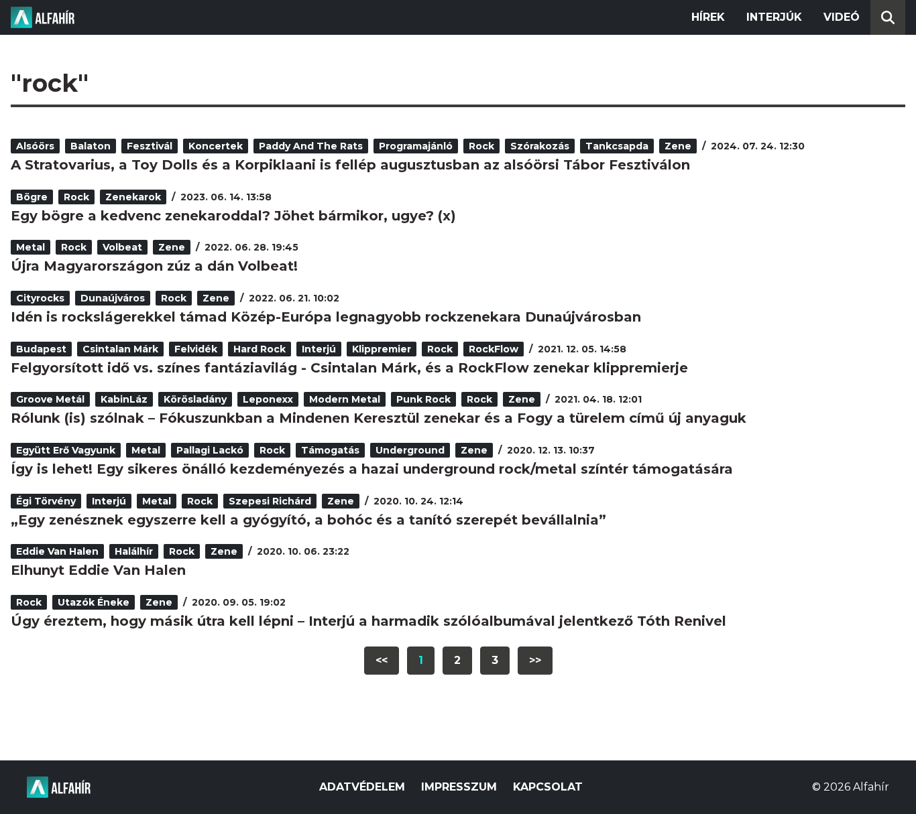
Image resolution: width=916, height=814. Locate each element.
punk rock (423, 399)
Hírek (708, 17)
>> (535, 660)
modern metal (344, 399)
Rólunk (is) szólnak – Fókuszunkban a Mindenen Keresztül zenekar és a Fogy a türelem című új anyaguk (378, 418)
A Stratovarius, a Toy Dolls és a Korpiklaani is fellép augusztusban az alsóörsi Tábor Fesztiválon (350, 165)
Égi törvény (46, 501)
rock (481, 146)
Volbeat (122, 247)
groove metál (50, 399)
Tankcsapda (616, 146)
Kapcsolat (548, 787)
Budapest (41, 349)
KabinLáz (124, 399)
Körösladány (195, 399)
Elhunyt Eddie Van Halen (98, 570)
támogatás (330, 450)
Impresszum (459, 787)
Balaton (90, 146)
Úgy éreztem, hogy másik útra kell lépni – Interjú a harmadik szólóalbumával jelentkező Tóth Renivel (368, 621)
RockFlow (493, 349)
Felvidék (195, 349)
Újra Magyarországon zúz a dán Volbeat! (154, 266)
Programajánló (416, 146)
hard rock (259, 349)
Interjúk (774, 17)
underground (410, 450)
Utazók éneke (93, 602)
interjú (319, 349)
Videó (841, 17)
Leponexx (268, 399)
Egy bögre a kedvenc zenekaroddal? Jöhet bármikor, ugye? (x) (233, 216)
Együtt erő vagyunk (65, 450)
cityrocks (40, 298)
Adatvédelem (362, 787)
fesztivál (149, 146)
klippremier (381, 349)
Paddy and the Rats (311, 146)
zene (678, 146)
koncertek (215, 146)
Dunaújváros (112, 298)
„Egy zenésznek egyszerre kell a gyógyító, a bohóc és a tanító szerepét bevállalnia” (308, 520)
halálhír (134, 551)
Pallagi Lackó (209, 450)
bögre (32, 197)
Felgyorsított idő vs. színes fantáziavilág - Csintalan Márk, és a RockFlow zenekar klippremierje (349, 368)
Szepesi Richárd (270, 501)
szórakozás (539, 146)
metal (30, 247)
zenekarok (133, 197)
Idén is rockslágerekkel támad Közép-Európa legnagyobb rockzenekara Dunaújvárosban (326, 317)
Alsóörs (35, 146)
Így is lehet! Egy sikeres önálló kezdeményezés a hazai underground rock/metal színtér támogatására (372, 469)
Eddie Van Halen (57, 551)
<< (382, 660)
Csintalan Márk (120, 349)
